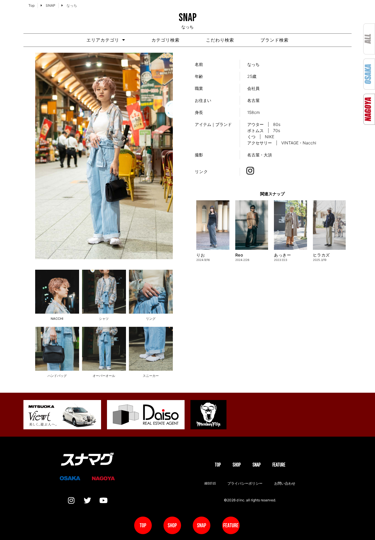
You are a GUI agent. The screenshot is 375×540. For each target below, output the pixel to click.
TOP (218, 465)
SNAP (257, 465)
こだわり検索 (220, 40)
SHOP (237, 465)
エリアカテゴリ (102, 40)
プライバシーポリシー (244, 483)
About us (210, 483)
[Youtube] (103, 500)
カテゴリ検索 (165, 40)
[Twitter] (87, 500)
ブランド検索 (274, 40)
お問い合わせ (284, 483)
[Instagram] (71, 500)
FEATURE (278, 465)
